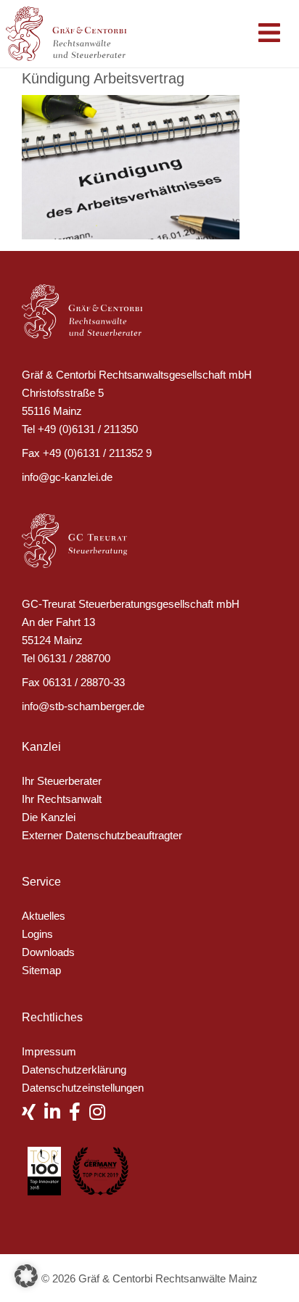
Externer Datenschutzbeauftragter (102, 835)
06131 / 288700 (74, 658)
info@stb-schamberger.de (83, 706)
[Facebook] (79, 1114)
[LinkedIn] (56, 1114)
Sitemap (41, 970)
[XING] (33, 1114)
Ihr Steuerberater (62, 781)
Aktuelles (43, 916)
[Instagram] (101, 1114)
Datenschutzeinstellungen (83, 1087)
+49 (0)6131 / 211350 (88, 429)
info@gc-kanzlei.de (67, 477)
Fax (31, 453)
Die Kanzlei (48, 817)
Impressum (49, 1051)
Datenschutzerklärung (74, 1069)
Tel (28, 429)
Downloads (48, 952)
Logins (37, 934)
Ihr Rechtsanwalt (62, 799)
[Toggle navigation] (269, 34)
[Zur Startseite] (74, 32)
